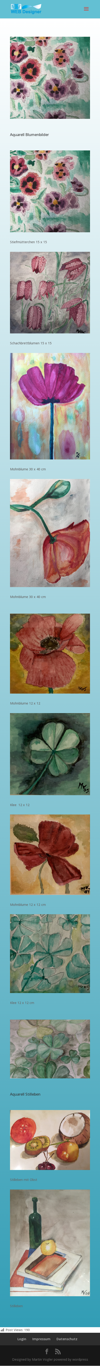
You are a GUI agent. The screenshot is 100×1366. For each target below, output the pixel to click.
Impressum (41, 1339)
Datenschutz (67, 1339)
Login (21, 1339)
